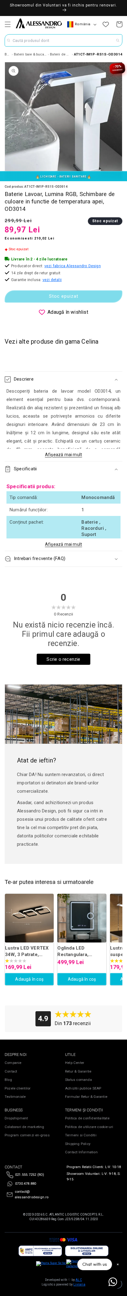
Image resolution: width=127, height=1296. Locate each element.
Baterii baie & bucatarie (30, 54)
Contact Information (81, 1152)
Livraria (79, 1284)
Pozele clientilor (18, 1088)
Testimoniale (15, 1097)
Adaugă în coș (29, 979)
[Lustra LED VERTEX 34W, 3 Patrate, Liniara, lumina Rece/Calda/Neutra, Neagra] (29, 918)
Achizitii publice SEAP (83, 1088)
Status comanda (78, 1080)
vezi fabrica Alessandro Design (72, 266)
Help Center (74, 1063)
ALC (79, 1280)
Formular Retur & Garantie (86, 1097)
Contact (11, 1071)
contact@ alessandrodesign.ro (32, 1194)
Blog (8, 1080)
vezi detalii (52, 279)
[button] (7, 24)
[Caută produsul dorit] (118, 40)
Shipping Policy (77, 1144)
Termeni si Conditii (80, 1135)
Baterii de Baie (60, 54)
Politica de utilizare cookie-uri (89, 1127)
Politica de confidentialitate (87, 1118)
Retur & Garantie (78, 1071)
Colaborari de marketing (24, 1127)
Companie (13, 1063)
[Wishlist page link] (106, 24)
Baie (7, 54)
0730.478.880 (25, 1184)
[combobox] (63, 40)
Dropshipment (16, 1118)
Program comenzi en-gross (27, 1135)
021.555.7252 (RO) (29, 1175)
